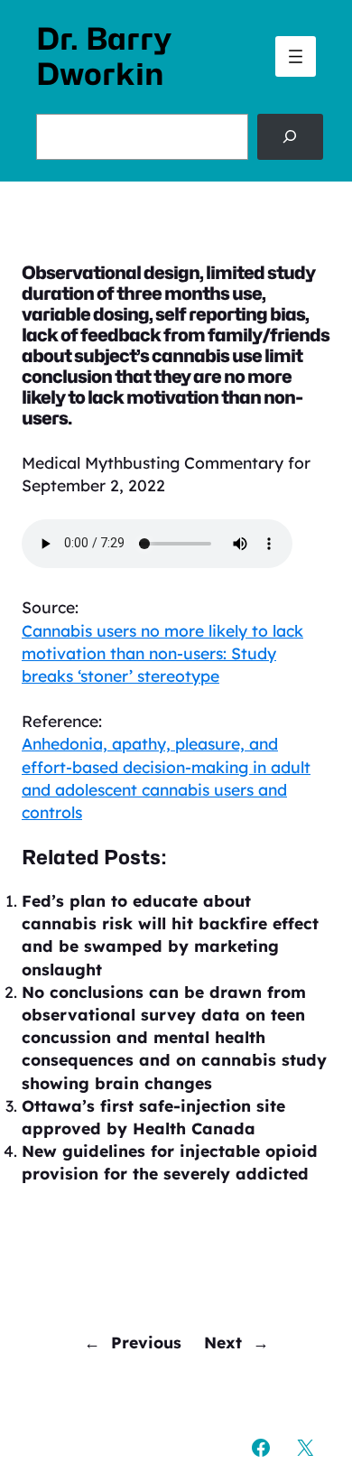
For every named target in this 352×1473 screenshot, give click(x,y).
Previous (146, 1342)
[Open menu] (295, 56)
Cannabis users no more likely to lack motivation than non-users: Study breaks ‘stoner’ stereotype (162, 652)
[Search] (290, 136)
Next (223, 1342)
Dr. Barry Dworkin (103, 56)
